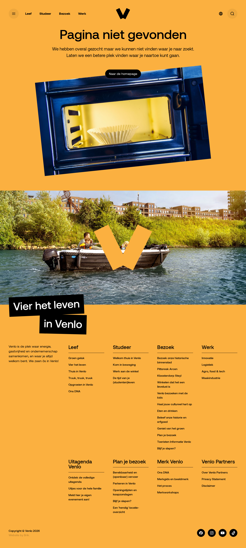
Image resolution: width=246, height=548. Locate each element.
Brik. (27, 535)
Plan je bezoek (129, 461)
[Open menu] (14, 14)
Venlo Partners (218, 461)
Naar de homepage (123, 74)
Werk (208, 347)
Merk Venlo (170, 461)
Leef (73, 347)
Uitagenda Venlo (80, 464)
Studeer (122, 347)
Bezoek (165, 347)
